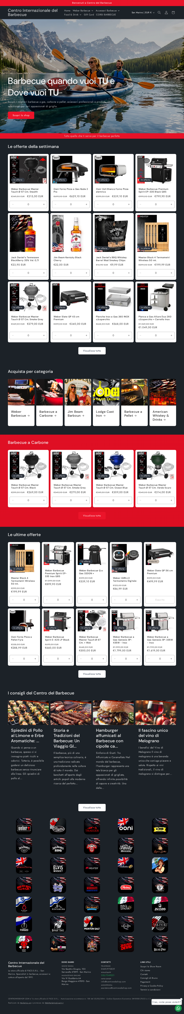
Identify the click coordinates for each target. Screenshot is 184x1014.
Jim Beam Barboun (75, 414)
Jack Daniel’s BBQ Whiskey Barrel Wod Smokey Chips (111, 259)
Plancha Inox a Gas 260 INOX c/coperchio (112, 318)
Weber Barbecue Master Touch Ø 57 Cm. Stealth (25, 190)
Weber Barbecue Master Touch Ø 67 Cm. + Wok (89, 640)
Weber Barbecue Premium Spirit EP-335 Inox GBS (56, 573)
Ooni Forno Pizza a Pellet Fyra (21, 638)
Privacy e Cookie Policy (151, 985)
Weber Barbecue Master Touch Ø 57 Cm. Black (25, 486)
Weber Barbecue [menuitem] (81, 10)
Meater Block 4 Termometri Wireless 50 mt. (154, 259)
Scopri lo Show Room (150, 966)
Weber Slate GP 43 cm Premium (66, 318)
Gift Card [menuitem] (89, 14)
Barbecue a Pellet (133, 414)
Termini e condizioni (150, 989)
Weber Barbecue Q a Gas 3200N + (91, 572)
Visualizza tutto (92, 350)
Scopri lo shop (21, 115)
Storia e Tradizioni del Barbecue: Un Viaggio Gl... (67, 738)
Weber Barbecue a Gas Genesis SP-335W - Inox (160, 640)
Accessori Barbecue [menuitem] (106, 10)
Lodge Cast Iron (105, 414)
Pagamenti (145, 981)
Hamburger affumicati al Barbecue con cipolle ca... (109, 738)
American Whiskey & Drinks (161, 416)
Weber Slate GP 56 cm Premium (160, 572)
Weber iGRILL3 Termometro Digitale (125, 579)
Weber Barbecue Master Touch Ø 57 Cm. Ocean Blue (112, 486)
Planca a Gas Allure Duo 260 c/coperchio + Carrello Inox (155, 318)
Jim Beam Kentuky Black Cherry (68, 259)
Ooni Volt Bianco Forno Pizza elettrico (112, 190)
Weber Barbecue (18, 414)
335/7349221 (107, 975)
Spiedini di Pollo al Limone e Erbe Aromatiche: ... (27, 736)
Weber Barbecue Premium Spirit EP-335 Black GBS (153, 190)
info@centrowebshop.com (113, 981)
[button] (159, 12)
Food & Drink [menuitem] (71, 14)
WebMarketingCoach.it (54, 1003)
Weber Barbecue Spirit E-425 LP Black (57, 638)
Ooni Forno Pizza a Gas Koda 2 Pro (71, 190)
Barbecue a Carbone (48, 414)
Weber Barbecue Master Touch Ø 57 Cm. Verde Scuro (155, 486)
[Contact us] (178, 1008)
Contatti (144, 974)
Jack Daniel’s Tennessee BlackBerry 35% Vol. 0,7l (25, 259)
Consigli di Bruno (149, 978)
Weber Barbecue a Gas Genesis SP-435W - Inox (123, 640)
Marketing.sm (25, 1003)
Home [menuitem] (67, 10)
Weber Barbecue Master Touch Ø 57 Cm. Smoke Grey (27, 318)
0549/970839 (108, 968)
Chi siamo (145, 970)
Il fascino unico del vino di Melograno (153, 736)
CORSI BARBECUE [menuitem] (106, 14)
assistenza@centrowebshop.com (116, 987)
